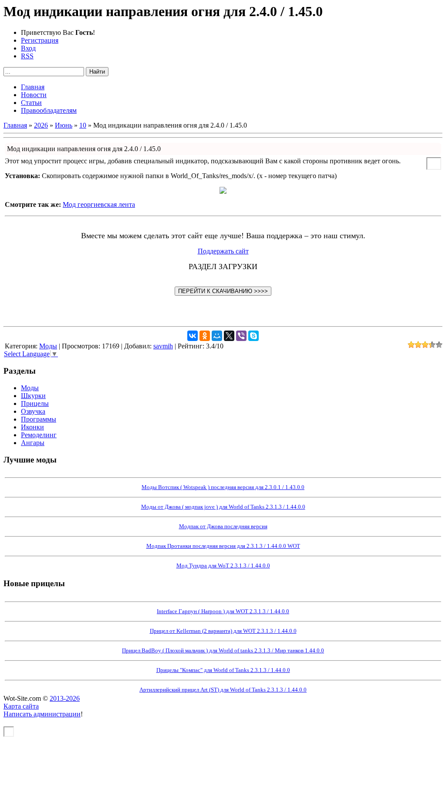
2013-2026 (65, 698)
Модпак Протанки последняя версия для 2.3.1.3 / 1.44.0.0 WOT (223, 546)
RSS (27, 56)
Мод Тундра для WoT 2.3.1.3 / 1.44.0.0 (223, 565)
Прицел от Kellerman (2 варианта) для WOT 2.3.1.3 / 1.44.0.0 (223, 631)
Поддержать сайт (223, 251)
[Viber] (241, 336)
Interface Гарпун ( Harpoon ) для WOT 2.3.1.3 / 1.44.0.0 (223, 611)
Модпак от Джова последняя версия (223, 526)
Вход (28, 48)
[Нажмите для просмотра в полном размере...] (223, 191)
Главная (15, 125)
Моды (48, 346)
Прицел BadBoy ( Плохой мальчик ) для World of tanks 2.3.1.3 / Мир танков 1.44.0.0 (223, 650)
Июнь (63, 125)
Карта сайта (21, 706)
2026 (41, 125)
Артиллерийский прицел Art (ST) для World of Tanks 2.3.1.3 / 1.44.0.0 (223, 689)
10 (82, 125)
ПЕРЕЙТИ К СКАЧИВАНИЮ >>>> (223, 291)
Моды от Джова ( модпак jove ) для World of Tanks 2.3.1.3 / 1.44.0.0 (223, 506)
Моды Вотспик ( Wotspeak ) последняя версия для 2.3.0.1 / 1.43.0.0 (223, 487)
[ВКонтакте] (192, 336)
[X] (229, 336)
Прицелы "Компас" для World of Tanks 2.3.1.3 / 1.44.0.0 (223, 670)
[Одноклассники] (204, 336)
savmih (163, 346)
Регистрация (39, 40)
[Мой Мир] (217, 336)
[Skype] (253, 336)
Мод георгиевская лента (99, 204)
